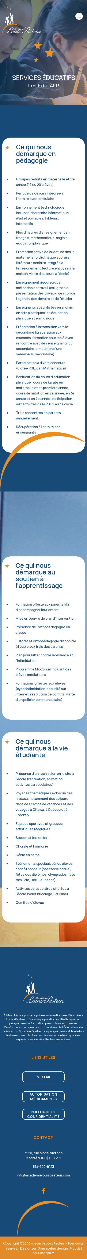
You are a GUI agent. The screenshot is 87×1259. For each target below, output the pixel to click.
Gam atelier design (53, 1248)
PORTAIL (43, 1077)
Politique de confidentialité (43, 1114)
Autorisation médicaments (43, 1096)
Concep (46, 1253)
